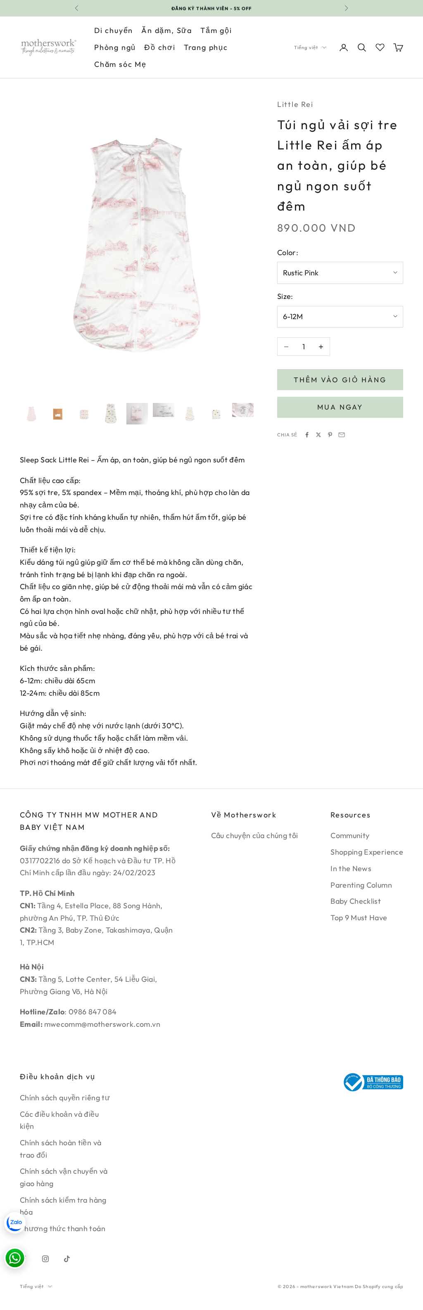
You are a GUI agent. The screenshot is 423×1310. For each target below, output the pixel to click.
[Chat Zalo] (15, 1223)
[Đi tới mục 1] (31, 413)
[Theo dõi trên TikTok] (67, 1259)
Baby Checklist (355, 901)
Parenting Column (361, 885)
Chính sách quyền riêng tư (65, 1097)
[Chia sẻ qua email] (341, 434)
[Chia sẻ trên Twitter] (318, 434)
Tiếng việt (306, 47)
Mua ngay (340, 407)
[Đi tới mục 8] (216, 413)
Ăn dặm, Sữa (166, 30)
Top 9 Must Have (358, 917)
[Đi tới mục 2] (57, 413)
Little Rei (295, 104)
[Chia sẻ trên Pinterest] (330, 434)
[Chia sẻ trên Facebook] (307, 434)
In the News (350, 868)
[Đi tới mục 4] (110, 413)
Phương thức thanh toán (62, 1228)
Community (349, 835)
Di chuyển (113, 30)
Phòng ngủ (115, 47)
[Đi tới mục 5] (137, 413)
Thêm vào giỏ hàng (340, 379)
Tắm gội (216, 30)
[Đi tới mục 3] (84, 413)
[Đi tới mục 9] (242, 410)
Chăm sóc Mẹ (120, 64)
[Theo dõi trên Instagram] (45, 1259)
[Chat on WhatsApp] (15, 1258)
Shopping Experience (366, 852)
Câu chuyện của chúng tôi (254, 835)
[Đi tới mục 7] (190, 413)
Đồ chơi (160, 47)
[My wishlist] (380, 46)
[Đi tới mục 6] (163, 410)
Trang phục (206, 47)
